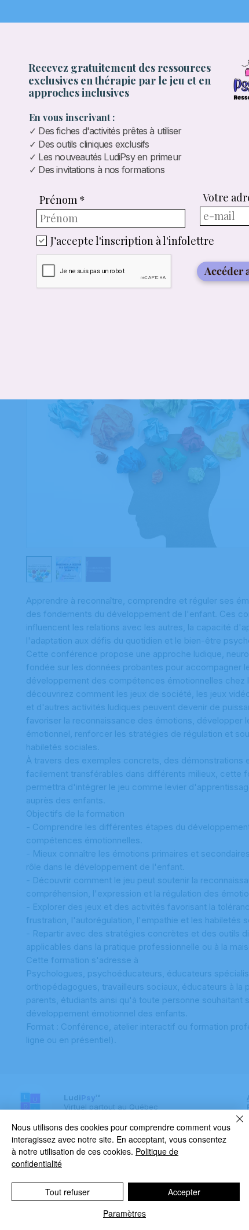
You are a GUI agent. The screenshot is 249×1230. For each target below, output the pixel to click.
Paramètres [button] (124, 1213)
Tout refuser (67, 1192)
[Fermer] (233, 1126)
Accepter (184, 1192)
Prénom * (62, 199)
